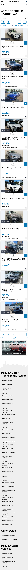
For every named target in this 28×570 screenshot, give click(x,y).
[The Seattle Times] (14, 1)
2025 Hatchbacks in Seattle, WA (8, 487)
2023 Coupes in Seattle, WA (7, 521)
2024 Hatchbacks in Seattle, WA (8, 483)
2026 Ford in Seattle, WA (7, 525)
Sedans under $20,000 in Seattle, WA (9, 540)
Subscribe (25, 4)
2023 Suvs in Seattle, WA (7, 389)
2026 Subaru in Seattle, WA (7, 517)
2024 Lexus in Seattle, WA (7, 419)
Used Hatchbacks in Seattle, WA (8, 562)
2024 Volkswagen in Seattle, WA (8, 453)
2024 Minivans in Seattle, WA (7, 495)
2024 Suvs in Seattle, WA (7, 385)
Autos (2, 4)
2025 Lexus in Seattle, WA (7, 434)
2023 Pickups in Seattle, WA (7, 498)
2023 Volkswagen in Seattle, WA (8, 438)
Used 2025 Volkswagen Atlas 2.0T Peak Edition (13, 259)
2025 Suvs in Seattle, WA (7, 381)
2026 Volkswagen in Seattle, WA (8, 513)
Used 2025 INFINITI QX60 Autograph (11, 320)
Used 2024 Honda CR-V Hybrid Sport (12, 77)
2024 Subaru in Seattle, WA (7, 449)
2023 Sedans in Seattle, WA (7, 445)
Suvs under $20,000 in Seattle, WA (9, 536)
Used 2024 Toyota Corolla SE (12, 168)
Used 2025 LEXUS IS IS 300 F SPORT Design (12, 290)
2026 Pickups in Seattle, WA (7, 510)
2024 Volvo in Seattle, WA (7, 476)
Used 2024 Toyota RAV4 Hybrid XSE (12, 47)
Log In (21, 4)
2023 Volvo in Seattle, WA (7, 460)
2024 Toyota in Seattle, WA (7, 392)
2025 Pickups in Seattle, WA (7, 502)
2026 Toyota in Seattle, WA (7, 400)
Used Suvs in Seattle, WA (7, 554)
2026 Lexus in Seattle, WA (7, 479)
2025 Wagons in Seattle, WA (7, 506)
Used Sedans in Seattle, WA (7, 558)
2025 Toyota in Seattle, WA (7, 396)
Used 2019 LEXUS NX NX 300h (13, 198)
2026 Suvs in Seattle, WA (7, 408)
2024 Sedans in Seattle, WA (7, 404)
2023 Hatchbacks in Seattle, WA (8, 442)
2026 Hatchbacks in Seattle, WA (8, 491)
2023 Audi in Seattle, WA (7, 457)
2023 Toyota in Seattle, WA (7, 423)
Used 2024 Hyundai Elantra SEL (13, 107)
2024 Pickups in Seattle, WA (7, 464)
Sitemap (14, 569)
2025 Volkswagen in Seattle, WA (8, 415)
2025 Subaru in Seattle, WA (7, 430)
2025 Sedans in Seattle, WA (7, 426)
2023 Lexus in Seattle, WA (7, 411)
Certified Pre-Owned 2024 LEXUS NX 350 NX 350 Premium (13, 138)
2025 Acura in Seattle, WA (7, 468)
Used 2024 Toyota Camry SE (12, 228)
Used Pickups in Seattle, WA (7, 565)
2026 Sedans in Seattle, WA (7, 472)
